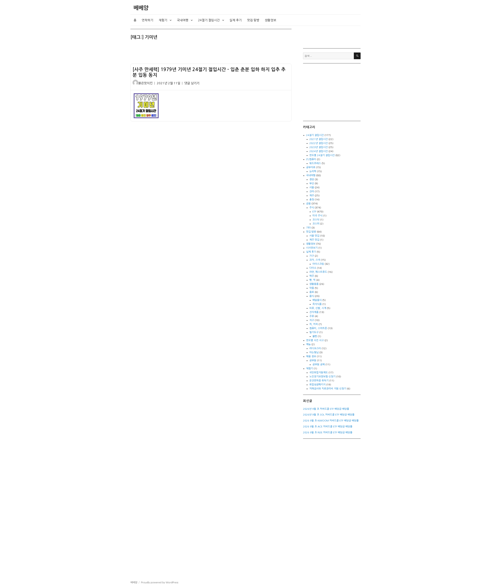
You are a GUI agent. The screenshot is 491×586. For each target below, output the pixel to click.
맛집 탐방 (253, 20)
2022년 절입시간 (318, 143)
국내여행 (182, 20)
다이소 (312, 268)
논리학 (312, 171)
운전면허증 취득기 (319, 380)
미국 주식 (317, 215)
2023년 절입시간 (318, 147)
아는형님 (314, 352)
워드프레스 (315, 163)
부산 (311, 183)
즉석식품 (317, 304)
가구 (311, 256)
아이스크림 (318, 264)
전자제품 (314, 312)
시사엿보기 (312, 248)
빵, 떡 (312, 280)
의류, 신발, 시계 (317, 308)
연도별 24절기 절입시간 (322, 155)
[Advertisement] (212, 53)
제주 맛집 (314, 239)
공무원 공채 (318, 364)
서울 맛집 (314, 235)
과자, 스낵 (314, 260)
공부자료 (310, 167)
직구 (311, 320)
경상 (311, 179)
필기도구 (314, 332)
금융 (308, 203)
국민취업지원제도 (318, 372)
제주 (311, 195)
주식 (311, 207)
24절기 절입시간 (209, 20)
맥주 (311, 276)
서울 (311, 187)
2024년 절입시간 (318, 151)
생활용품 (314, 284)
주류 (311, 316)
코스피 (315, 223)
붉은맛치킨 (145, 83)
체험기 (163, 20)
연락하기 (147, 20)
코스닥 (315, 219)
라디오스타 (315, 348)
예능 (308, 344)
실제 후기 (235, 20)
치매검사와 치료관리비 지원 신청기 (327, 388)
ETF (314, 211)
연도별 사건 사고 (315, 340)
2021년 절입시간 (318, 139)
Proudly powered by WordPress (159, 582)
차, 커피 (313, 324)
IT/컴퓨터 (311, 159)
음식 (311, 296)
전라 (311, 191)
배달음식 (317, 300)
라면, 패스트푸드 (318, 272)
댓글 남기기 (191, 83)
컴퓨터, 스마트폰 (318, 328)
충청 (311, 199)
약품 (311, 288)
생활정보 (270, 20)
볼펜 (314, 336)
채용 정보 (311, 356)
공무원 (312, 360)
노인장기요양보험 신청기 (322, 376)
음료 (311, 292)
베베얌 (140, 8)
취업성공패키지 (317, 384)
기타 (308, 227)
